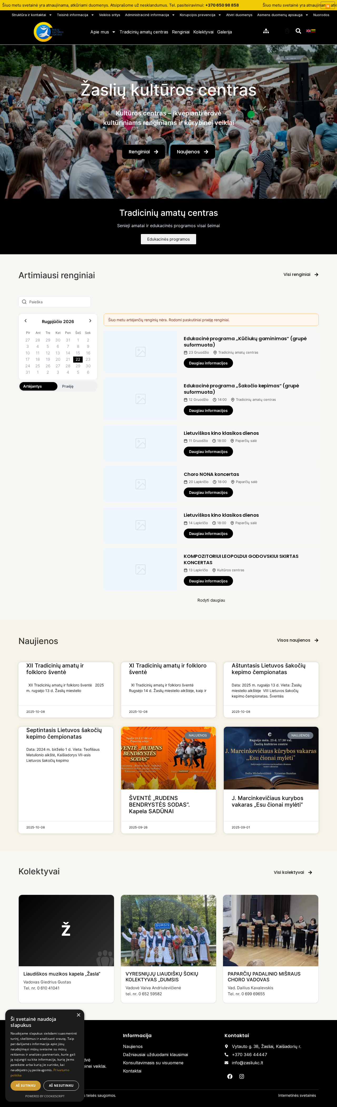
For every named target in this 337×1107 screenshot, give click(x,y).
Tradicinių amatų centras (144, 32)
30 (57, 340)
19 (48, 359)
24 (27, 365)
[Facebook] (230, 1076)
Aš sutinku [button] (26, 1085)
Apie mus (99, 32)
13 (58, 352)
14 (68, 352)
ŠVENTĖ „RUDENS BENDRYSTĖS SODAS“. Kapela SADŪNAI (159, 805)
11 (37, 352)
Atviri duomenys (239, 15)
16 (88, 352)
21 (68, 359)
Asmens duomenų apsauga (280, 15)
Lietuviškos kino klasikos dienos (221, 433)
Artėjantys (32, 386)
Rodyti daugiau (211, 600)
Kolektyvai (203, 32)
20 (58, 359)
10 (28, 352)
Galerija (224, 32)
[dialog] (44, 1056)
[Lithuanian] (313, 30)
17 (28, 359)
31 (68, 340)
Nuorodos (321, 15)
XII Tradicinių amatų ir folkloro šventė (55, 668)
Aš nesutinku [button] (61, 1085)
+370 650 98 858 (222, 5)
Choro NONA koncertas (211, 474)
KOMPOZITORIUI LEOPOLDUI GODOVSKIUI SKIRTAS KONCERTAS (241, 559)
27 (27, 340)
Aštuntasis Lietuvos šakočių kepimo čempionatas (268, 668)
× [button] (78, 1015)
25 (37, 365)
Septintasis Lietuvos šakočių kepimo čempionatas (64, 733)
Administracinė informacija (147, 15)
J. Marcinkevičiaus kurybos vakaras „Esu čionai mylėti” (267, 801)
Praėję (67, 386)
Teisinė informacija (72, 15)
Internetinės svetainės (297, 1095)
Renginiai (181, 32)
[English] (308, 30)
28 (37, 340)
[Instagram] (241, 1076)
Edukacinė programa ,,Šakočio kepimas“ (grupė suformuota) (241, 388)
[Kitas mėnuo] (90, 321)
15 (78, 352)
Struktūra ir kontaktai (29, 15)
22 (78, 359)
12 (48, 352)
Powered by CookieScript (45, 1096)
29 (48, 340)
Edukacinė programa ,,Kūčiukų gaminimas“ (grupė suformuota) (245, 341)
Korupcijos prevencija (197, 15)
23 (88, 359)
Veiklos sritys (109, 15)
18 (38, 359)
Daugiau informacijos (208, 363)
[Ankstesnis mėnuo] (25, 321)
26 (48, 365)
